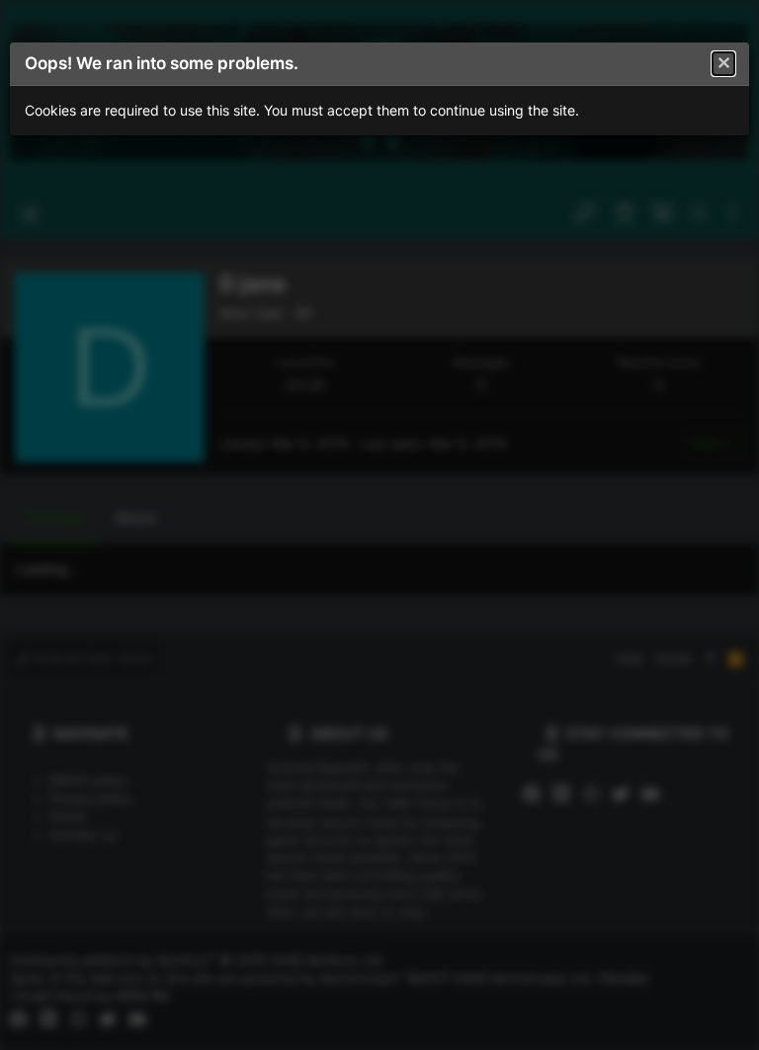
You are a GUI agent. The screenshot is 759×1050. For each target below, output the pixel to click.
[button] (723, 64)
